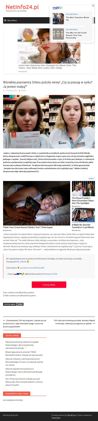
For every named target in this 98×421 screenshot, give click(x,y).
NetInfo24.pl (22, 6)
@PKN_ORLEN (19, 261)
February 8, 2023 (50, 274)
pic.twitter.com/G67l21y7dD (32, 267)
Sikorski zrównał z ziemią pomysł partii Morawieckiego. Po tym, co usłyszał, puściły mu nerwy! (24, 362)
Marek (23, 90)
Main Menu (12, 20)
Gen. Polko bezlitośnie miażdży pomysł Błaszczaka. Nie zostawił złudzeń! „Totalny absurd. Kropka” (24, 382)
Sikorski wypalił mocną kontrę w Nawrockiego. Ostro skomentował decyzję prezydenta (23, 371)
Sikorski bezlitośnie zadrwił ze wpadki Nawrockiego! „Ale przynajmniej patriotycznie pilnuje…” (21, 345)
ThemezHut (56, 418)
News (20, 304)
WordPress (72, 415)
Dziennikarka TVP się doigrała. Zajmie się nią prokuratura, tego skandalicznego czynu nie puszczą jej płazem (24, 323)
